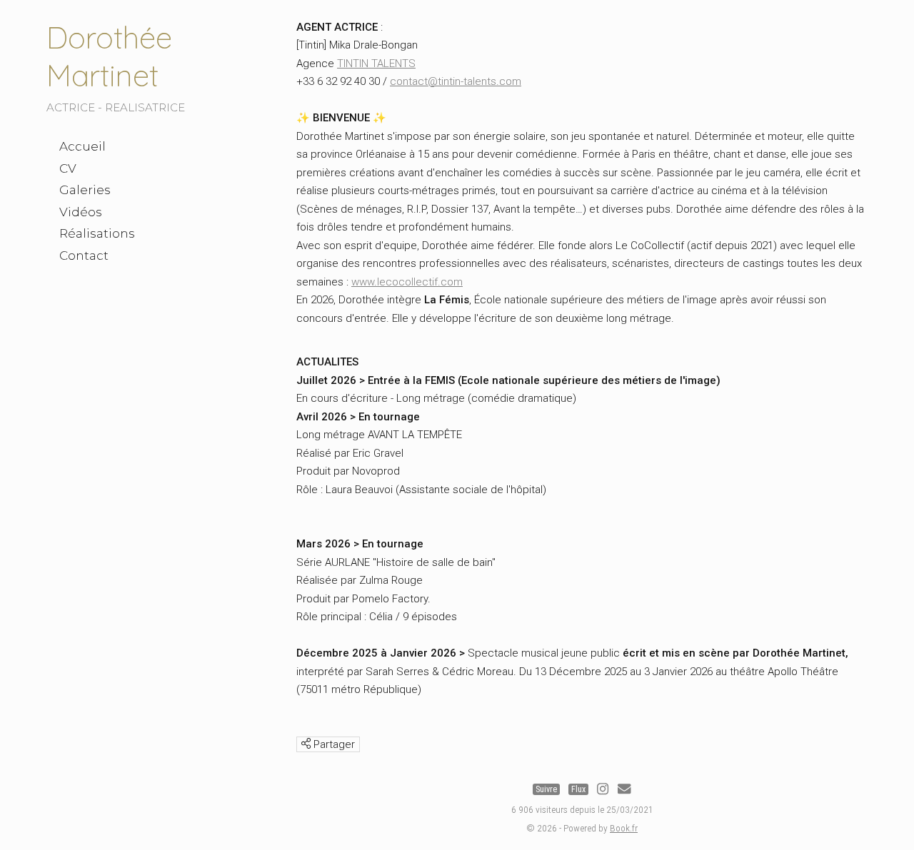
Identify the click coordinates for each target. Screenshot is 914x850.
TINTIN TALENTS (376, 63)
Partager (333, 744)
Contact (84, 255)
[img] (306, 743)
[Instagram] (602, 789)
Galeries (85, 190)
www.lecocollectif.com (407, 281)
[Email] (624, 789)
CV (67, 168)
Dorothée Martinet (109, 56)
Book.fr (624, 828)
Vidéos (80, 212)
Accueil (82, 146)
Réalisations (97, 233)
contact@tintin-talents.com (455, 81)
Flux (578, 789)
